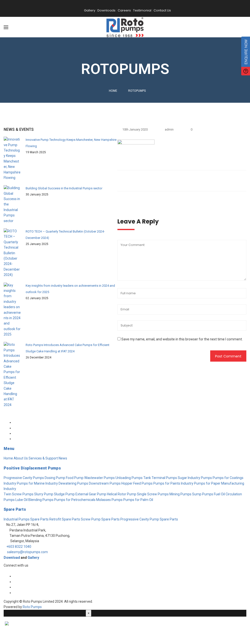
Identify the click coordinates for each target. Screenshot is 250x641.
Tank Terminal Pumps (160, 478)
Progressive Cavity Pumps (24, 478)
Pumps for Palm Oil (138, 500)
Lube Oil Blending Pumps (34, 500)
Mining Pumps (180, 494)
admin (169, 129)
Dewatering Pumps (73, 483)
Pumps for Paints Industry (173, 483)
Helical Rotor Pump (121, 494)
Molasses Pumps (109, 500)
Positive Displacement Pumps (32, 468)
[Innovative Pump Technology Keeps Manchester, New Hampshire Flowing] (12, 158)
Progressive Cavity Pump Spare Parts (149, 519)
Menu (9, 448)
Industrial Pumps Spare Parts (26, 519)
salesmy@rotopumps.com (27, 552)
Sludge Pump (64, 494)
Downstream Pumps (105, 483)
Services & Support (43, 458)
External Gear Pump (90, 494)
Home (113, 90)
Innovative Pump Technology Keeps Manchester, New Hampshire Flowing (71, 143)
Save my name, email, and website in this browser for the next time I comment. (182, 339)
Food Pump (74, 478)
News (63, 458)
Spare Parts (15, 509)
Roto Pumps (32, 607)
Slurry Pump (43, 494)
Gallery (33, 558)
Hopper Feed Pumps (137, 483)
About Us (21, 458)
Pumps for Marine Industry (37, 483)
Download (12, 558)
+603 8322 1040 (18, 547)
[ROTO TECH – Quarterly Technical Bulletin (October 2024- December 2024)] (12, 253)
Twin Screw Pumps (18, 494)
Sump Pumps (202, 494)
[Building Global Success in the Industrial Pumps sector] (12, 204)
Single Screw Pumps (153, 494)
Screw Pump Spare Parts (100, 519)
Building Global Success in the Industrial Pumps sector (64, 188)
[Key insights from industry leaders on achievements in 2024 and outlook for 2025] (12, 310)
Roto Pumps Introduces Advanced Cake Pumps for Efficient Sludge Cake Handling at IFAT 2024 (67, 348)
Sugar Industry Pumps (195, 478)
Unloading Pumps (129, 478)
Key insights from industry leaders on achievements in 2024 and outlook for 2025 (70, 289)
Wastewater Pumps (99, 478)
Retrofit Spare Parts (64, 519)
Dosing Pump (55, 478)
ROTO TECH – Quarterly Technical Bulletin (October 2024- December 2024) (65, 235)
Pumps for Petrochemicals (74, 500)
